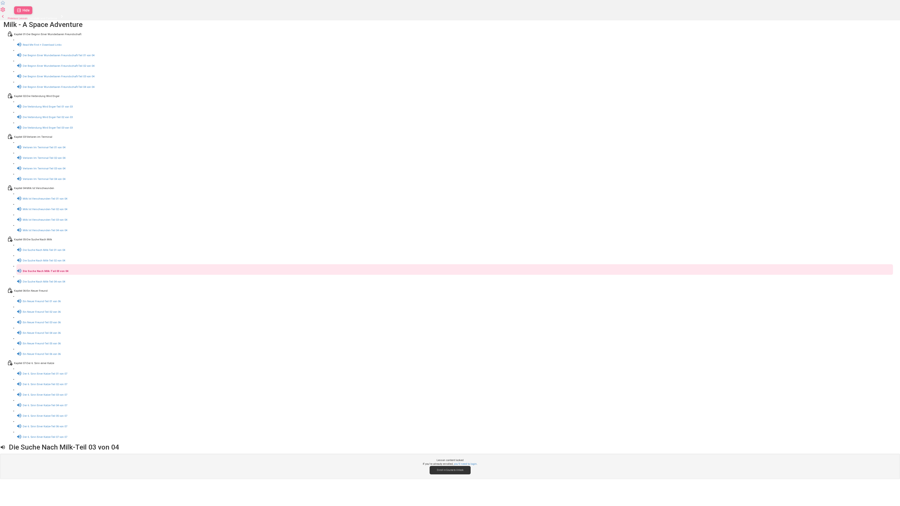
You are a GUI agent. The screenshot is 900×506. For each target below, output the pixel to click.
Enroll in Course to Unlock (450, 470)
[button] (3, 4)
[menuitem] (3, 11)
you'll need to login (465, 463)
